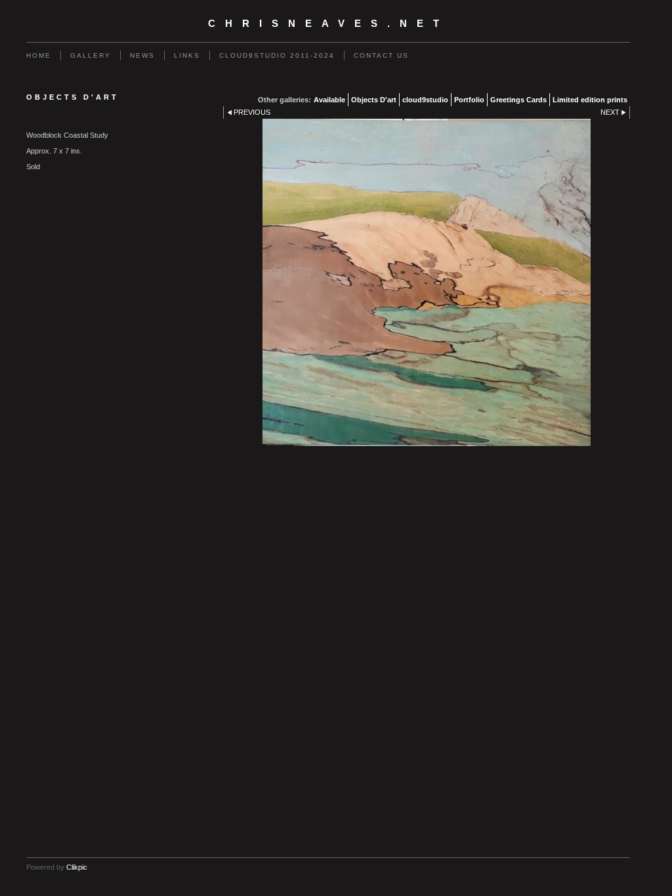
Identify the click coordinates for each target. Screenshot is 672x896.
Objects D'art (373, 100)
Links (187, 55)
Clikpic (76, 867)
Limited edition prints (590, 100)
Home (38, 55)
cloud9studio (425, 100)
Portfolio (469, 100)
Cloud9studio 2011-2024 (277, 55)
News (142, 55)
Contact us (381, 55)
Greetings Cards (518, 100)
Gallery (90, 55)
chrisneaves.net (328, 23)
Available (329, 100)
